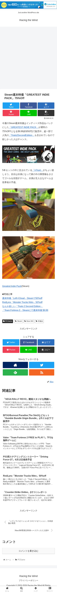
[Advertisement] (28, 59)
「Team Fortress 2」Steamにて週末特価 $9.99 (25, 310)
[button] (51, 367)
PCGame (8, 321)
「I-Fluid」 (37, 170)
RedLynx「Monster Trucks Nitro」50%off (22, 302)
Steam (19, 321)
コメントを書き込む (28, 551)
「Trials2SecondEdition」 (21, 135)
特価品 (40, 321)
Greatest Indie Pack (11, 286)
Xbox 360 (29, 321)
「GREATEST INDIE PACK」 (23, 127)
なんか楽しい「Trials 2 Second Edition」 (22, 306)
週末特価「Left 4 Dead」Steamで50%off (22, 298)
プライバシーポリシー (28, 580)
